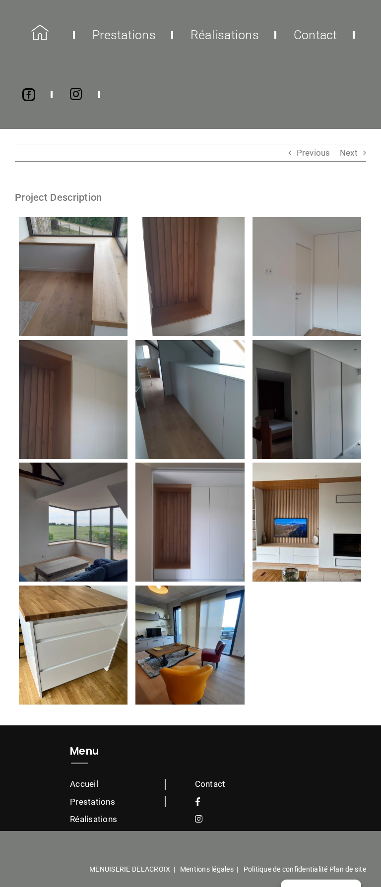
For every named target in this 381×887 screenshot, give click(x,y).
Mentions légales (207, 869)
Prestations (92, 802)
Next (349, 153)
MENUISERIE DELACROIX (129, 869)
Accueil (84, 784)
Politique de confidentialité (286, 869)
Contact (210, 784)
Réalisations (93, 819)
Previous (313, 153)
